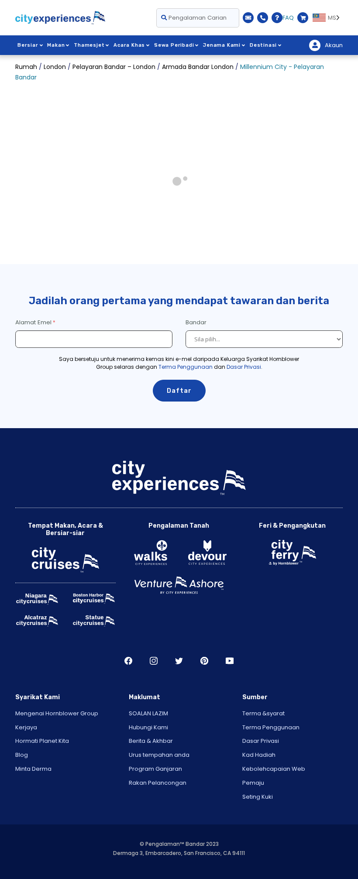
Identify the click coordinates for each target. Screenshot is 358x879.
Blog (21, 755)
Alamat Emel (33, 322)
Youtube (230, 661)
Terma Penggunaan (185, 367)
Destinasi (263, 45)
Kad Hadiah (258, 755)
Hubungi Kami (148, 727)
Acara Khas (129, 45)
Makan (56, 45)
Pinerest (204, 661)
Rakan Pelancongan (157, 783)
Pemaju (253, 783)
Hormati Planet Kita (42, 741)
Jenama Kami (222, 45)
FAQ (288, 18)
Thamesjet (89, 45)
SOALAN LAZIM (148, 713)
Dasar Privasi (244, 367)
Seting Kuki (257, 797)
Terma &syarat (263, 713)
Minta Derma (33, 769)
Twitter (179, 661)
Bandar (197, 322)
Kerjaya (26, 727)
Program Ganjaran (155, 769)
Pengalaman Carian (197, 18)
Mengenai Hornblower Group (56, 713)
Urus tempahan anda (159, 755)
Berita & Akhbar (151, 741)
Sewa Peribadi (174, 45)
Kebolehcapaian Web (273, 769)
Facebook (128, 661)
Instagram (154, 661)
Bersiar (27, 45)
